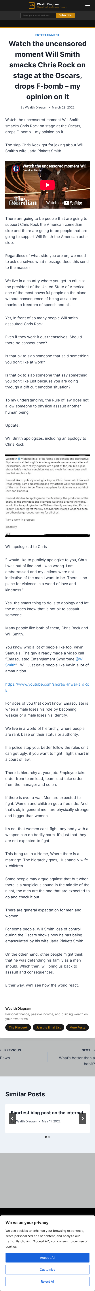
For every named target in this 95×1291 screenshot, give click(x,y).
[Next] (82, 1118)
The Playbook (18, 1027)
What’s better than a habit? (77, 1057)
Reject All (47, 1281)
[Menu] (87, 5)
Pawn (10, 1054)
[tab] (46, 1137)
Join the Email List (48, 1027)
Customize (47, 1269)
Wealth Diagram (36, 107)
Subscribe (65, 15)
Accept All (47, 1257)
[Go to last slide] (12, 1118)
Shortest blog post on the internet (47, 1112)
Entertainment (47, 35)
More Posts (77, 1027)
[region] (47, 1253)
